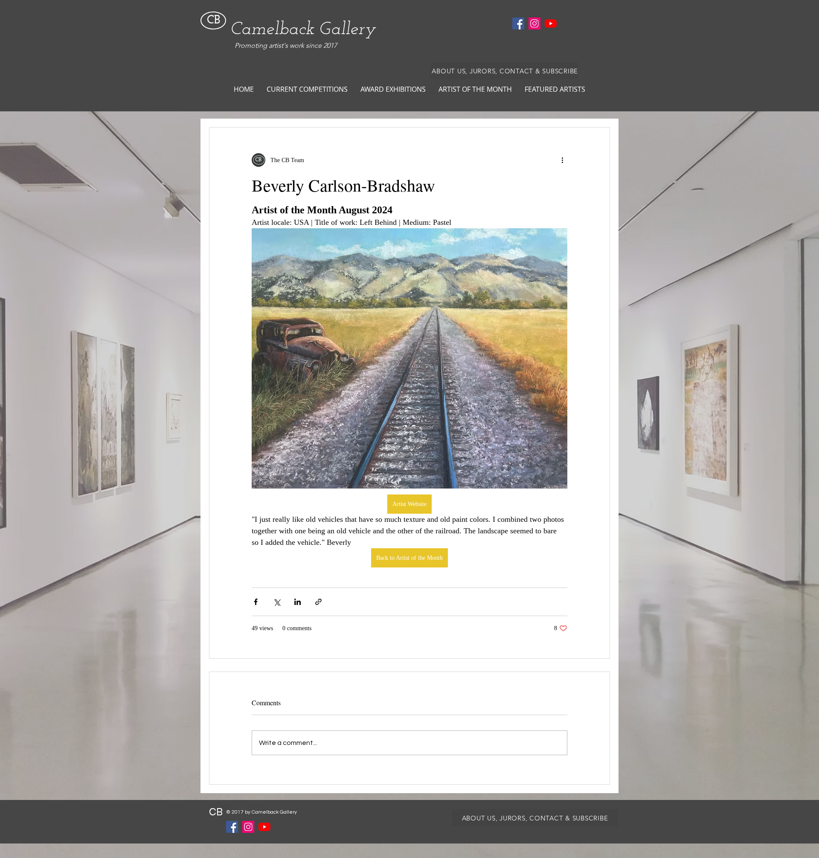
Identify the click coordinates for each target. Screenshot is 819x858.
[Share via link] (318, 602)
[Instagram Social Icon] (534, 23)
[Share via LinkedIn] (297, 602)
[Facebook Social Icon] (518, 23)
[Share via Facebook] (256, 602)
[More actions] (562, 160)
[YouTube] (551, 23)
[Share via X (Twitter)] (277, 602)
